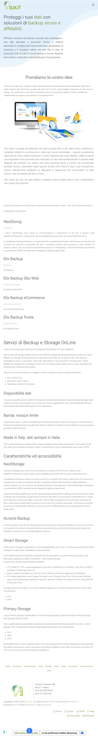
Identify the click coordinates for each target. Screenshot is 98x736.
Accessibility (75, 715)
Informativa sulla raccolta (26, 733)
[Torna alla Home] (13, 5)
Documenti (73, 666)
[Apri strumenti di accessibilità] (29, 731)
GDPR (81, 711)
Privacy (59, 711)
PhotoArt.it (73, 701)
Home (7, 666)
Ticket (63, 666)
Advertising (46, 705)
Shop (56, 666)
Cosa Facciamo (30, 666)
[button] (93, 5)
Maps (92, 711)
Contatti (48, 666)
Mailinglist (89, 715)
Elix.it (16, 705)
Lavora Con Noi (86, 666)
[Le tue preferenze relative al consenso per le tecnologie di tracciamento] (4, 732)
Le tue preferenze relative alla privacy (59, 733)
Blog (41, 666)
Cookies (70, 711)
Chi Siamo (17, 666)
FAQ (49, 670)
